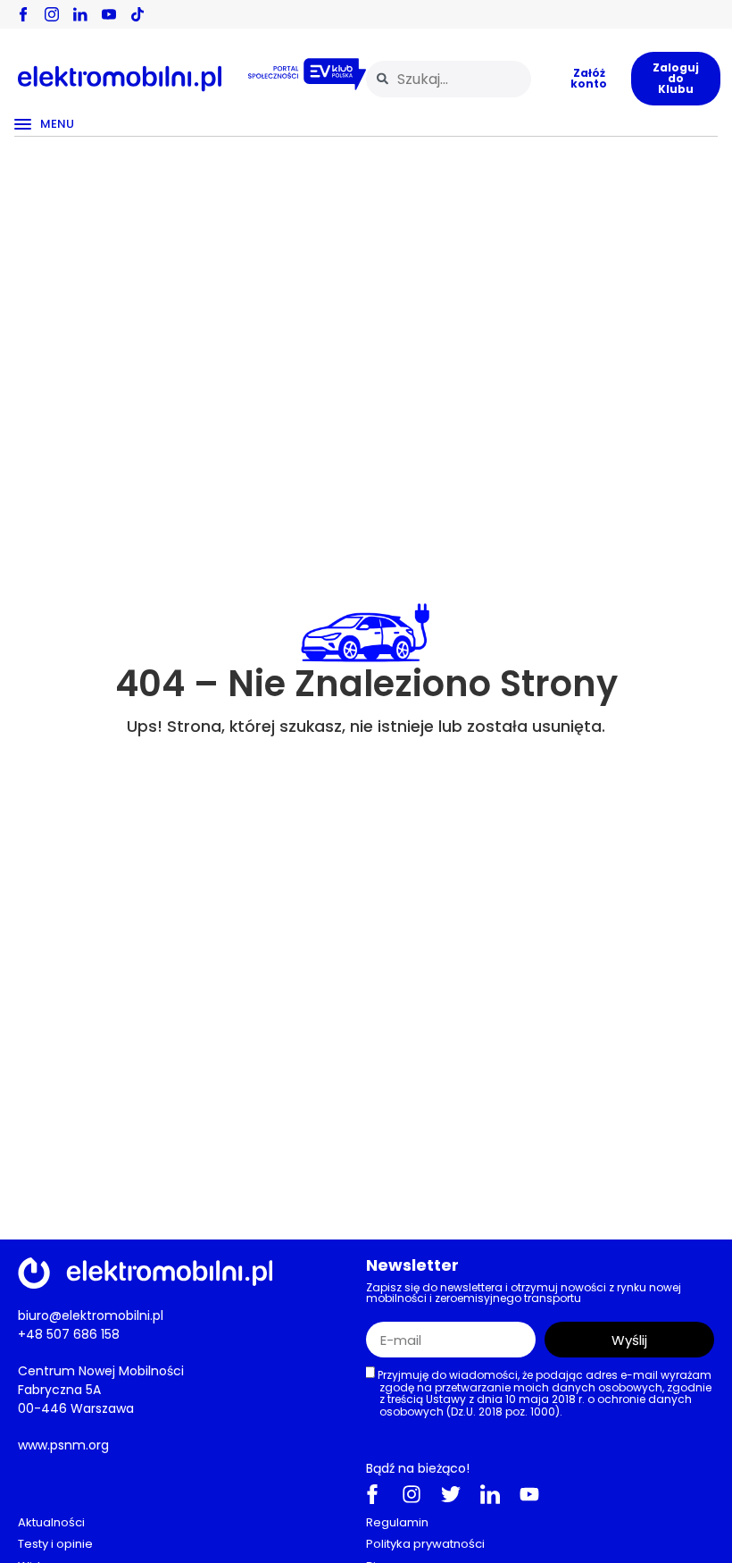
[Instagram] (411, 1494)
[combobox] (448, 79)
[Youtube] (529, 1494)
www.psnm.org (63, 1445)
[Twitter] (450, 1494)
